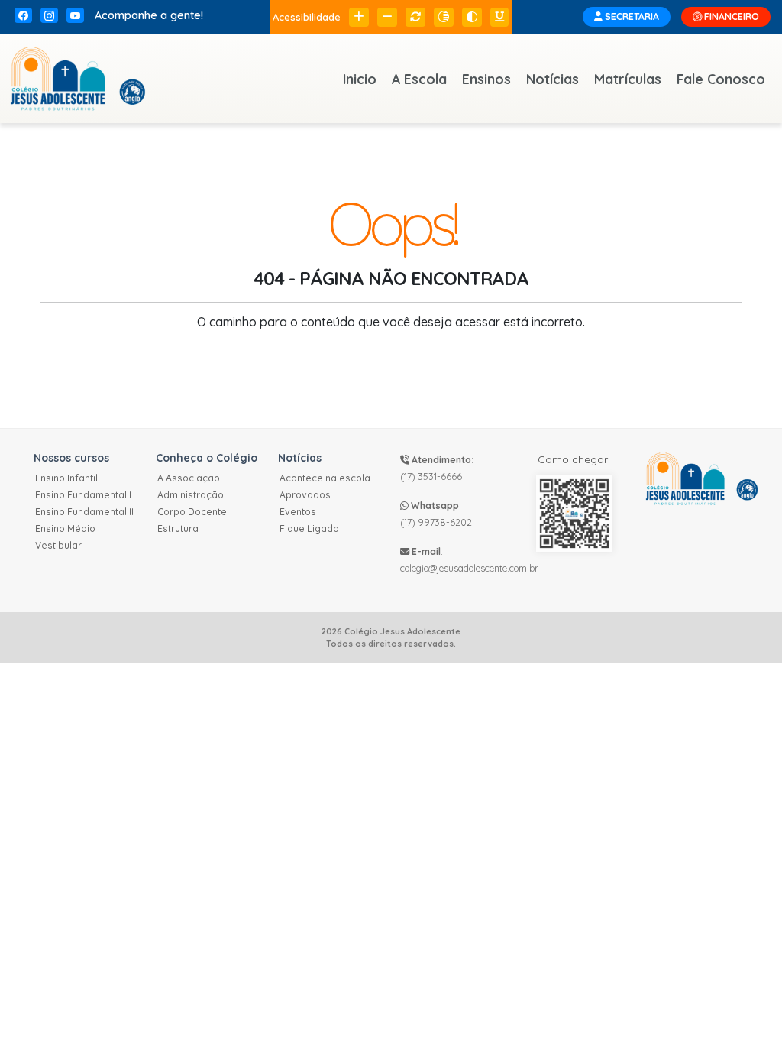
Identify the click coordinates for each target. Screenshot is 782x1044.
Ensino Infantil (66, 478)
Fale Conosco (721, 78)
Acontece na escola (325, 478)
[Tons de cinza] (444, 17)
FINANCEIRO (730, 16)
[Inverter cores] (472, 17)
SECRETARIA (631, 16)
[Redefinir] (415, 17)
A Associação (188, 478)
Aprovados (305, 495)
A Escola (419, 78)
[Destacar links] (499, 17)
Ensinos (486, 78)
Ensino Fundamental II (84, 511)
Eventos (298, 511)
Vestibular (58, 545)
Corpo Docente (192, 511)
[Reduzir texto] (387, 17)
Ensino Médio (65, 528)
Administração (190, 495)
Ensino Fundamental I (83, 495)
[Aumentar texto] (359, 17)
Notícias (552, 78)
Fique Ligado (309, 528)
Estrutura (178, 528)
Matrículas (627, 78)
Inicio (359, 78)
